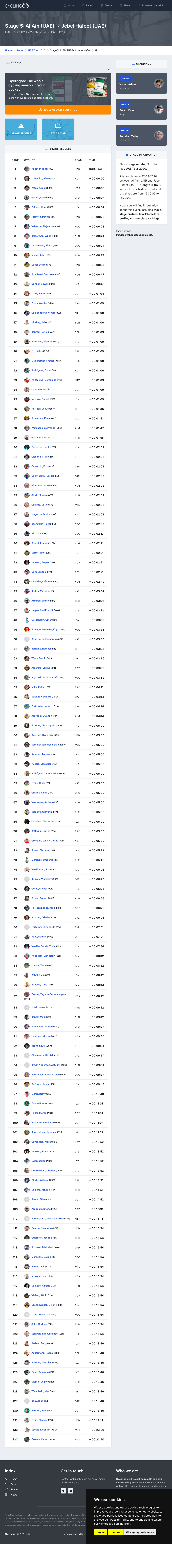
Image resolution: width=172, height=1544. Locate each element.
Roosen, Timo (39, 984)
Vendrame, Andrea (42, 802)
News (14, 1494)
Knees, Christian (40, 850)
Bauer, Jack (38, 1266)
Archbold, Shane (41, 1208)
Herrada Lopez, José (43, 907)
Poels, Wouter (39, 303)
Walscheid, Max (40, 1391)
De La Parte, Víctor (41, 245)
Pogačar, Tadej (39, 168)
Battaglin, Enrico (40, 831)
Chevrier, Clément (41, 581)
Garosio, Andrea (40, 437)
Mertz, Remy (38, 1093)
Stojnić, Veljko (39, 1381)
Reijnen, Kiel (38, 1045)
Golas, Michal (39, 888)
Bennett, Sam (39, 1410)
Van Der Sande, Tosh (43, 946)
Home (8, 50)
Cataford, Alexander (42, 821)
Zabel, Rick (37, 974)
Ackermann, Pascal (42, 1352)
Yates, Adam (38, 187)
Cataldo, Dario (39, 504)
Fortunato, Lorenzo (42, 706)
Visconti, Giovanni (42, 811)
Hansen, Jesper (40, 562)
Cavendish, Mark (41, 1141)
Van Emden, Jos (40, 869)
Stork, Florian (39, 495)
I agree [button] (100, 1532)
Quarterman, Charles (43, 1170)
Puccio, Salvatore (41, 763)
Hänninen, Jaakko (41, 485)
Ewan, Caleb (38, 1160)
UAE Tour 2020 (36, 50)
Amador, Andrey (40, 754)
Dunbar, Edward (40, 283)
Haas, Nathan (39, 936)
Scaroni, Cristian (41, 917)
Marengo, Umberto (42, 859)
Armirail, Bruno (40, 600)
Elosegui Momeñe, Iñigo (45, 629)
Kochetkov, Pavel (41, 523)
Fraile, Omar (38, 783)
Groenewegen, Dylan (43, 1304)
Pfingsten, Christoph (43, 955)
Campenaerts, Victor (43, 312)
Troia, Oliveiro (39, 1420)
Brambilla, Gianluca (42, 341)
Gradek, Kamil (39, 792)
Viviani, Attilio (39, 1295)
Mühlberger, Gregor (42, 360)
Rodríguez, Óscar (41, 370)
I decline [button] (115, 1532)
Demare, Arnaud (40, 1189)
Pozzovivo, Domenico (43, 379)
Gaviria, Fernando (41, 1228)
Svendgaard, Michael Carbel (47, 1218)
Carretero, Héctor (41, 447)
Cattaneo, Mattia (40, 389)
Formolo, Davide (40, 216)
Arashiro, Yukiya (40, 667)
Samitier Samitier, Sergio (45, 744)
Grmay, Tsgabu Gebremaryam (48, 994)
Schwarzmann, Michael (44, 1333)
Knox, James (38, 293)
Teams (14, 1489)
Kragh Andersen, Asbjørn (45, 1064)
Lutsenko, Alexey (41, 178)
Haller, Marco (39, 1112)
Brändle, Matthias (41, 1362)
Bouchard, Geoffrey (42, 274)
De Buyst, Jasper (41, 1084)
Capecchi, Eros (40, 466)
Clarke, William (40, 1180)
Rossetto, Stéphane (42, 1122)
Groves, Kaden (39, 1439)
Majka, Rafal (38, 255)
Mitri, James (38, 1007)
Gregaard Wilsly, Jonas (44, 840)
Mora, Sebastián (40, 1314)
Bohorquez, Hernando (44, 639)
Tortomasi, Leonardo (43, 926)
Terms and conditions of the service (82, 1534)
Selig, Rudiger (39, 1324)
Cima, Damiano (40, 1372)
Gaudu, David (39, 197)
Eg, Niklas (37, 351)
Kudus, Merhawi (40, 591)
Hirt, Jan (36, 533)
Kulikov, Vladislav (41, 878)
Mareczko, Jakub (41, 1256)
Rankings (16, 62)
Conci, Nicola (39, 571)
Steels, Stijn (38, 1199)
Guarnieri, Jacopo (41, 1237)
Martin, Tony (38, 965)
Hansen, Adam (39, 1151)
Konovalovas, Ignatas (43, 1132)
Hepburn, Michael (41, 1036)
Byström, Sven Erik (42, 735)
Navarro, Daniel (40, 399)
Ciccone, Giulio (40, 456)
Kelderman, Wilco (41, 235)
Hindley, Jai (38, 322)
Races (19, 50)
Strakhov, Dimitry (41, 696)
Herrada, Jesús (40, 408)
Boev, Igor (37, 1400)
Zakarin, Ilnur (39, 207)
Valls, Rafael (38, 687)
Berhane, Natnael (41, 648)
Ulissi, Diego (38, 264)
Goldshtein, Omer (41, 619)
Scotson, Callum (40, 1429)
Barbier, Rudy (39, 1343)
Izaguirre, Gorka (40, 514)
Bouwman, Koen (40, 418)
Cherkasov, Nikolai (42, 1055)
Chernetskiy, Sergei (42, 475)
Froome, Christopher (43, 725)
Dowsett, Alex (39, 1103)
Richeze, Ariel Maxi (42, 1247)
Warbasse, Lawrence (43, 427)
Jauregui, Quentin (41, 715)
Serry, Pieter (38, 552)
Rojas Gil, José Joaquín (44, 677)
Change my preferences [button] (140, 1532)
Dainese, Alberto (40, 1285)
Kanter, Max (38, 1016)
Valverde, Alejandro (42, 226)
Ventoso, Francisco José (45, 1074)
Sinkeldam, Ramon (42, 1026)
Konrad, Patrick (40, 331)
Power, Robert (39, 898)
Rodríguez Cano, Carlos (45, 773)
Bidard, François (40, 543)
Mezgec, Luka (39, 1276)
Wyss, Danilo (38, 658)
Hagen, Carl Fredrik (42, 610)
